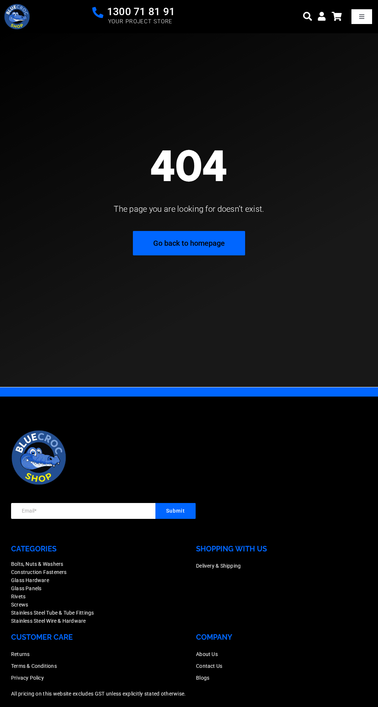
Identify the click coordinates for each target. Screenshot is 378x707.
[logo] (17, 7)
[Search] (307, 16)
